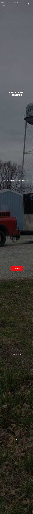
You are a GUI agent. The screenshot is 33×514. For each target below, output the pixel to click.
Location (15, 2)
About (8, 2)
